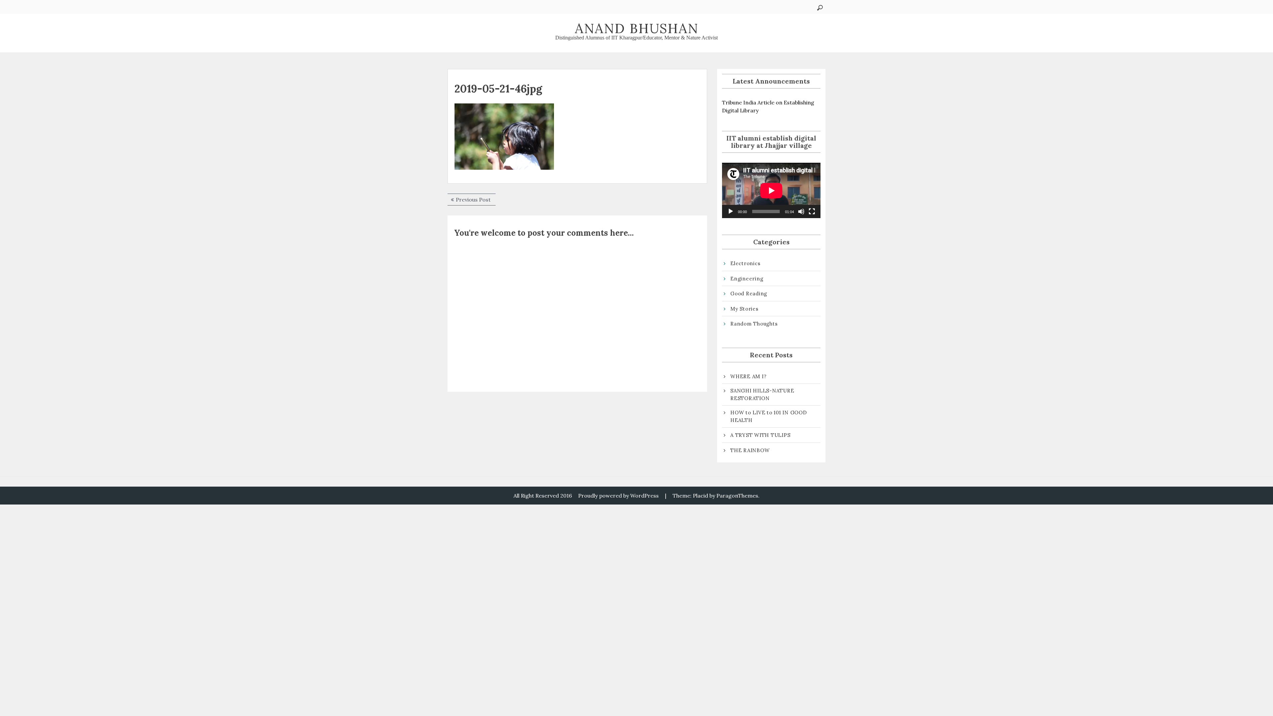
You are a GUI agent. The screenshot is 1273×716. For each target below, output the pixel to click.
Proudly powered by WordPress (618, 495)
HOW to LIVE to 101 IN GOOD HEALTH (768, 416)
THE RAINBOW (749, 450)
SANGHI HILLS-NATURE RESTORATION (762, 394)
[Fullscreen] (812, 211)
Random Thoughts (753, 324)
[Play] (730, 211)
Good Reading (748, 293)
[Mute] (801, 211)
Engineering (746, 278)
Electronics (745, 263)
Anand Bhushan (636, 28)
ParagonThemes (737, 495)
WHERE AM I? (748, 376)
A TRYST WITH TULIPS (760, 435)
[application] (771, 190)
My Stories (744, 309)
